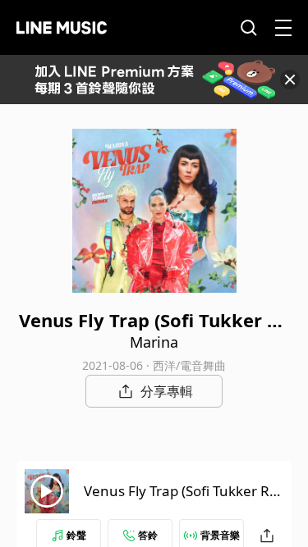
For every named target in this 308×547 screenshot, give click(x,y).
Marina (154, 342)
